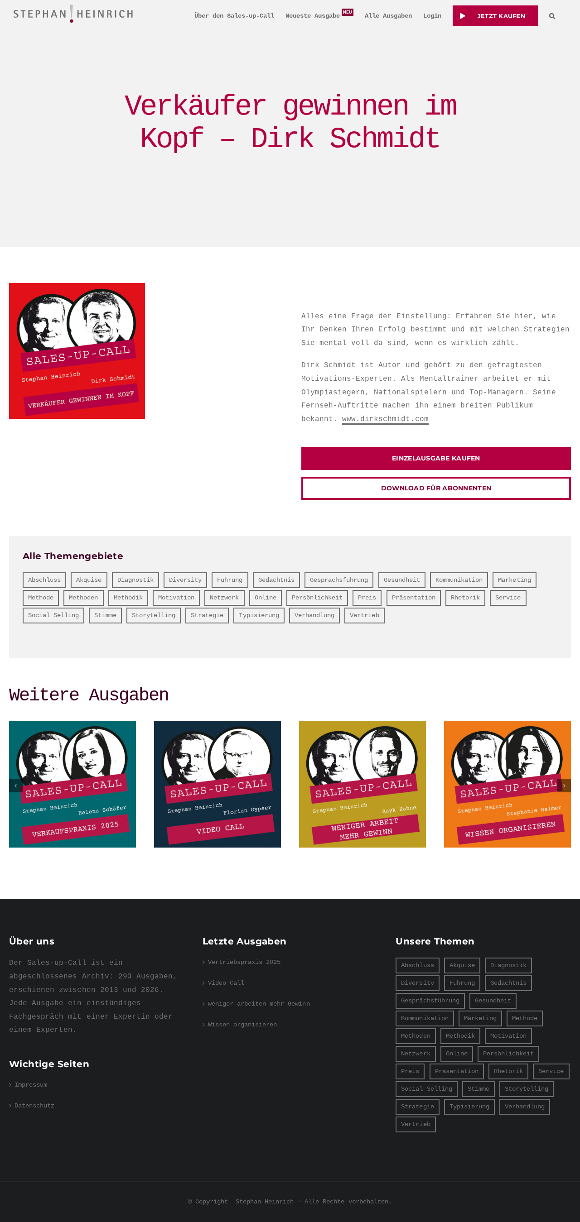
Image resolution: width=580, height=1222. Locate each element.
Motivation (176, 597)
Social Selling (53, 615)
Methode (40, 597)
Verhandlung (314, 615)
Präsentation (413, 597)
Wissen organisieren (507, 784)
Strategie (207, 615)
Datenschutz (34, 1105)
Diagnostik (135, 580)
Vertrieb (364, 615)
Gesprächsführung (339, 580)
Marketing (514, 580)
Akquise (89, 580)
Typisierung (259, 615)
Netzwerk (224, 597)
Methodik (128, 597)
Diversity (185, 580)
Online (265, 597)
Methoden (83, 597)
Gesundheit (402, 580)
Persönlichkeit (317, 597)
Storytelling (153, 615)
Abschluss (44, 580)
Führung (229, 580)
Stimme (105, 615)
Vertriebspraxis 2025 (72, 784)
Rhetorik (465, 597)
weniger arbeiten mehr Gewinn (362, 784)
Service (508, 597)
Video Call (217, 784)
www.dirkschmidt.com (385, 419)
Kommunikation (459, 580)
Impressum (30, 1084)
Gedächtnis (276, 580)
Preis (367, 597)
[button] (552, 16)
